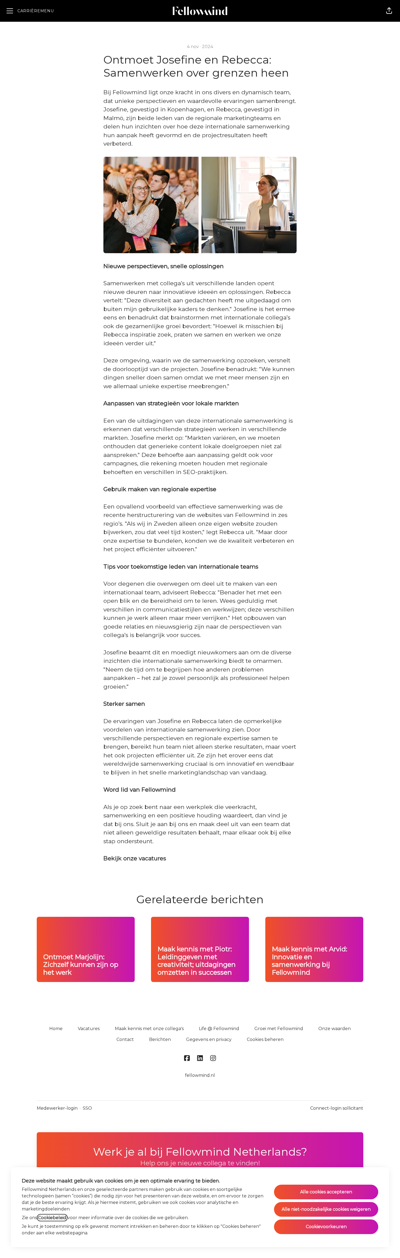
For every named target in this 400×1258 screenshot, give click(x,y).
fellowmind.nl (200, 1075)
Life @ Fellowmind (219, 1028)
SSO (87, 1108)
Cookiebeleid (52, 1217)
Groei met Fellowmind (278, 1028)
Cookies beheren (265, 1039)
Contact (125, 1039)
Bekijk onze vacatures (134, 858)
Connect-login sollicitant (336, 1108)
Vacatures (89, 1028)
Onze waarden (334, 1028)
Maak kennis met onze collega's (149, 1028)
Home (56, 1028)
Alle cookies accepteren (326, 1191)
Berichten (160, 1039)
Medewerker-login (57, 1108)
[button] (389, 10)
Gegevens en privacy (209, 1039)
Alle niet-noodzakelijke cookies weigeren (326, 1209)
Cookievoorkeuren (326, 1226)
